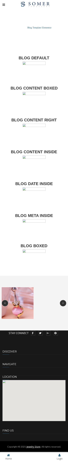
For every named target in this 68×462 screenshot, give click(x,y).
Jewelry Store (33, 446)
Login (60, 458)
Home (19, 27)
